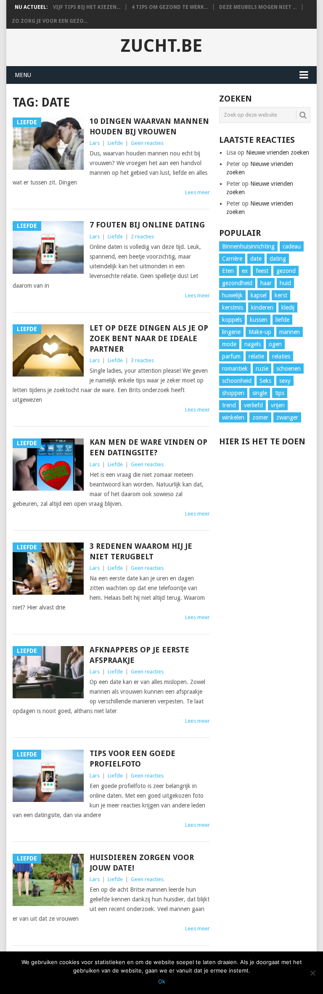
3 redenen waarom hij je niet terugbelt (141, 551)
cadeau (292, 246)
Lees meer (197, 192)
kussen (258, 319)
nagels (252, 344)
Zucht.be (161, 46)
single (259, 393)
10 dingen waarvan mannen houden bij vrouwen (149, 126)
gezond (286, 270)
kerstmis (232, 307)
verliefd (253, 405)
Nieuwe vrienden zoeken (277, 152)
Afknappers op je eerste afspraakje (139, 655)
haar (266, 283)
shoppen (233, 393)
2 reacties (142, 236)
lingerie (231, 332)
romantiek (235, 368)
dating (278, 258)
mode (229, 344)
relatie (256, 356)
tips (279, 393)
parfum (231, 356)
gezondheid (237, 283)
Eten (228, 270)
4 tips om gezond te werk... (170, 7)
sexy (285, 380)
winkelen (233, 417)
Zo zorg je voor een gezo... (49, 21)
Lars (95, 143)
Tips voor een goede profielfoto (132, 758)
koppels (232, 319)
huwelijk (232, 295)
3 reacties (142, 360)
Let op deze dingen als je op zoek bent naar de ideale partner (149, 338)
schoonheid (237, 380)
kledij (287, 307)
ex (245, 270)
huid (285, 283)
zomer (260, 417)
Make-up (260, 332)
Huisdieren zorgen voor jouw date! (142, 862)
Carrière (232, 258)
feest (262, 270)
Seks (265, 380)
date (256, 258)
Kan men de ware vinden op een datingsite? (148, 447)
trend (229, 405)
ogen (275, 344)
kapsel (259, 295)
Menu (23, 75)
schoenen (288, 368)
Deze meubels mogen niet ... (258, 7)
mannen (289, 332)
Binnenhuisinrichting (248, 246)
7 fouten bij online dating (147, 224)
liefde (282, 319)
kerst (281, 295)
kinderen (262, 307)
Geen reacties (147, 143)
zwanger (287, 417)
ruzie (262, 368)
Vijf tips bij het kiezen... (86, 7)
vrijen (278, 405)
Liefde (115, 143)
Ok (161, 981)
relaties (281, 356)
